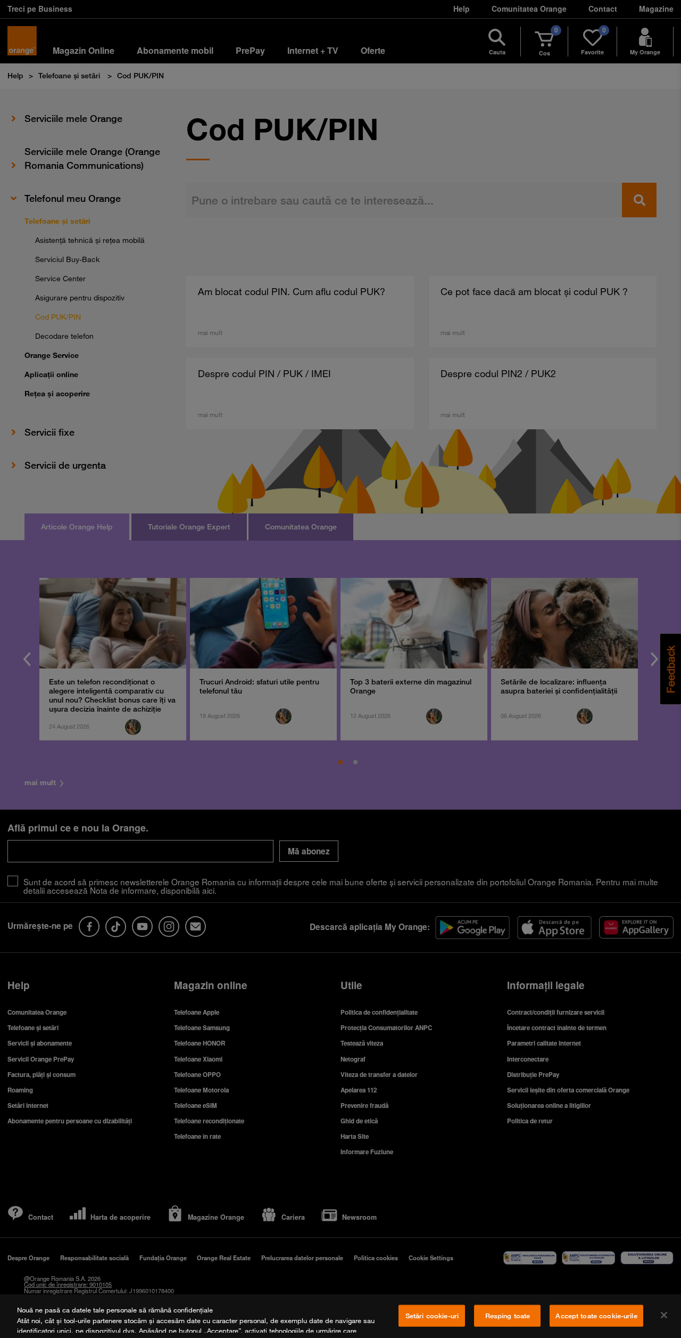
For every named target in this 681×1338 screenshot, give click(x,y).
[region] (340, 1316)
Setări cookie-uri (432, 1315)
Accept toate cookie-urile (596, 1315)
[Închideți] (664, 1315)
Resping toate (507, 1315)
